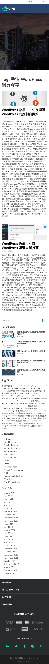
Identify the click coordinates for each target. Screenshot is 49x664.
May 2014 (8, 527)
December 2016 (11, 518)
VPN (6, 473)
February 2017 (10, 512)
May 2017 (8, 502)
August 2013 (9, 530)
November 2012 (11, 558)
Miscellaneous (10, 458)
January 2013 (10, 552)
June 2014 (8, 524)
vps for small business (14, 476)
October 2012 (10, 561)
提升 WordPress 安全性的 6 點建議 (31, 351)
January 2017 (10, 515)
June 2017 (8, 499)
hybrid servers (10, 451)
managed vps (10, 454)
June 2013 (8, 536)
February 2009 (10, 570)
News (6, 461)
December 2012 (11, 555)
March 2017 (9, 509)
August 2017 (9, 493)
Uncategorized (10, 467)
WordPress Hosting (13, 482)
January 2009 (10, 573)
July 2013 (8, 533)
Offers (7, 464)
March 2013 (9, 546)
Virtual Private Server (14, 470)
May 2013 (8, 539)
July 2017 (8, 496)
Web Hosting (10, 479)
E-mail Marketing (12, 445)
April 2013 (8, 543)
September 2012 (11, 564)
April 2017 (8, 505)
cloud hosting (10, 442)
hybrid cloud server (13, 448)
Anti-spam (8, 439)
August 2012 (9, 567)
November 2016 (11, 521)
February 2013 (10, 549)
